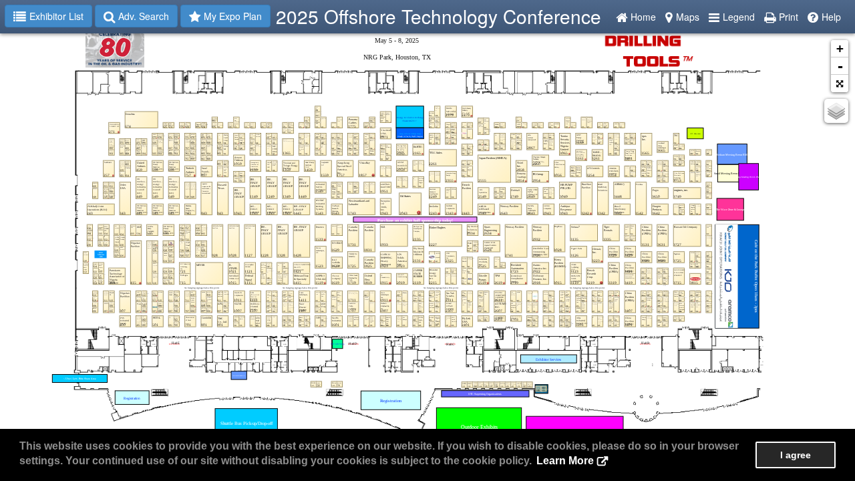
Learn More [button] (565, 460)
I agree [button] (795, 455)
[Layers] (836, 111)
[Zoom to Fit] (839, 83)
